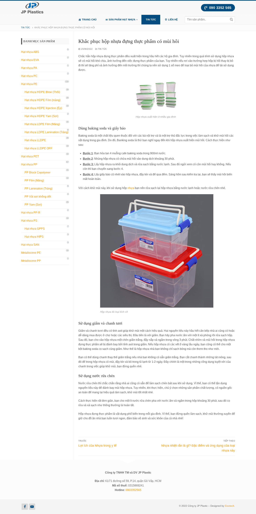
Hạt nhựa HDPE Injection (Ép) (43, 108)
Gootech (229, 505)
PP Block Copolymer (37, 172)
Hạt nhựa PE (29, 84)
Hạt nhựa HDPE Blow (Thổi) (42, 92)
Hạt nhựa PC (29, 76)
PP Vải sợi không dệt (38, 196)
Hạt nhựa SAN (30, 244)
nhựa (130, 188)
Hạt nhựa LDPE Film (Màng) (42, 124)
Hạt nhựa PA (29, 67)
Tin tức (25, 28)
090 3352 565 (219, 8)
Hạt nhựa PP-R (30, 212)
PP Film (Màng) (34, 180)
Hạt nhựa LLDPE (35, 140)
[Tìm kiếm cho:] (210, 19)
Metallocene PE (31, 252)
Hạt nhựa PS (29, 220)
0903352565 (133, 490)
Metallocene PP (31, 260)
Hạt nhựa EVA (30, 59)
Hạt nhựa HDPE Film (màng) (42, 100)
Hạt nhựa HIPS (34, 236)
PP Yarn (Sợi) (33, 204)
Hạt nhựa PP (29, 164)
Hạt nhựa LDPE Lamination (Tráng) (46, 132)
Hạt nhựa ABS (30, 51)
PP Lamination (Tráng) (38, 188)
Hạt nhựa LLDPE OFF (38, 148)
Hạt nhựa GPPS (35, 228)
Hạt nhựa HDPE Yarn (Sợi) (41, 116)
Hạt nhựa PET (30, 156)
